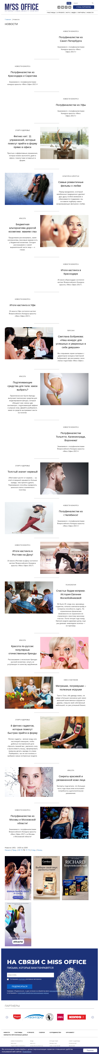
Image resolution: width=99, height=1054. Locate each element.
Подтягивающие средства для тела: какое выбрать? (22, 386)
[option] (16, 1017)
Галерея (42, 1032)
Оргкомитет (70, 1032)
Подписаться (19, 986)
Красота (22, 218)
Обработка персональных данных (16, 1035)
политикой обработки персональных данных (33, 993)
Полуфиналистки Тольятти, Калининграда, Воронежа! (71, 437)
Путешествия (54, 1041)
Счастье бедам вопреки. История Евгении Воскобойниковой (70, 594)
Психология (71, 585)
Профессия (53, 1043)
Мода (31, 1041)
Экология (72, 1046)
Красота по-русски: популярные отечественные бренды (23, 650)
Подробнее (26, 1052)
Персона (70, 330)
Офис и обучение (71, 680)
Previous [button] (6, 1017)
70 (22, 850)
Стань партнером (83, 7)
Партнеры (81, 12)
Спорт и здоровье (22, 130)
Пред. (14, 850)
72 (26, 850)
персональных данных (57, 991)
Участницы (51, 12)
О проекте (60, 12)
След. (33, 850)
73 (29, 850)
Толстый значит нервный (23, 471)
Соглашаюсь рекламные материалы (26, 979)
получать (22, 979)
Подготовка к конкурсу (18, 1046)
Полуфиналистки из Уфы (71, 104)
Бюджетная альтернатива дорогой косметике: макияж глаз (23, 228)
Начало (8, 850)
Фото (68, 12)
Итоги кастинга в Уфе (22, 305)
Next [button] (92, 1017)
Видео (74, 12)
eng (69, 3)
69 (19, 850)
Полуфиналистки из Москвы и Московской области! (22, 820)
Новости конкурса (71, 31)
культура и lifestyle (71, 176)
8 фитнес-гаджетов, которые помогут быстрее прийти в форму (23, 729)
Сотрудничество (55, 1032)
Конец (39, 850)
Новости (90, 12)
